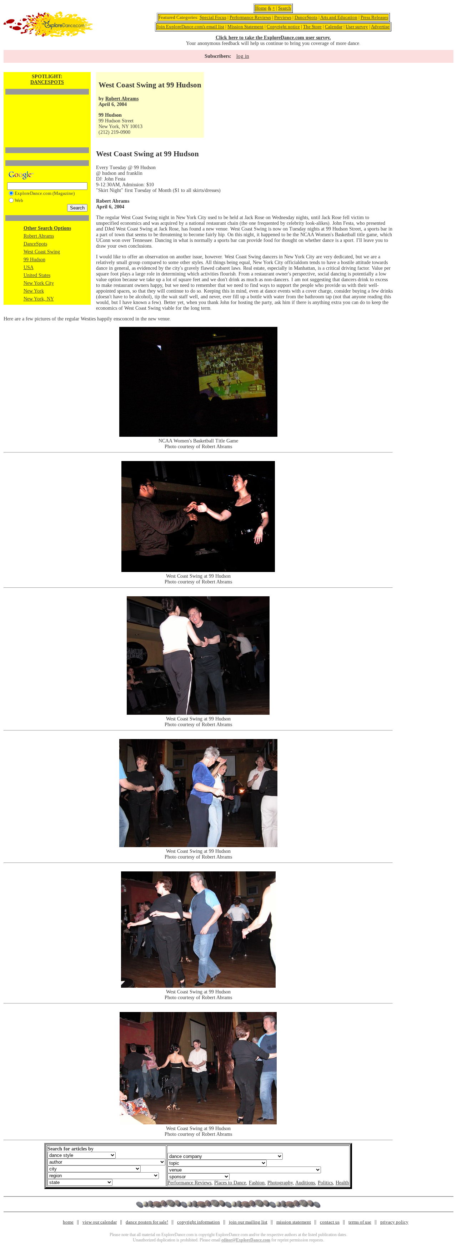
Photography (280, 1182)
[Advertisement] (47, 109)
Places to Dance (230, 1182)
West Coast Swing (42, 251)
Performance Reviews (250, 17)
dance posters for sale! (147, 1222)
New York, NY (39, 299)
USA (29, 267)
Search (284, 8)
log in (242, 56)
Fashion (257, 1182)
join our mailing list (248, 1222)
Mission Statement (245, 26)
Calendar (333, 26)
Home (261, 8)
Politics (325, 1182)
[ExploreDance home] (48, 35)
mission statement (293, 1222)
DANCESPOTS (47, 82)
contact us (330, 1222)
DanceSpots (306, 17)
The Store (312, 26)
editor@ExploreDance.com (245, 1240)
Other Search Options (47, 228)
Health (342, 1182)
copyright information (198, 1222)
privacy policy (394, 1222)
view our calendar (99, 1222)
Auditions (305, 1182)
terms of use (359, 1222)
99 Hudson (34, 259)
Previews (282, 17)
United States (37, 275)
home (68, 1222)
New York (34, 291)
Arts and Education (338, 17)
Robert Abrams (39, 236)
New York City (39, 283)
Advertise (380, 26)
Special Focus (213, 17)
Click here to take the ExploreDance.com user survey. (273, 37)
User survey (357, 26)
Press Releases (374, 17)
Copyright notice (283, 26)
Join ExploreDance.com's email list (190, 26)
